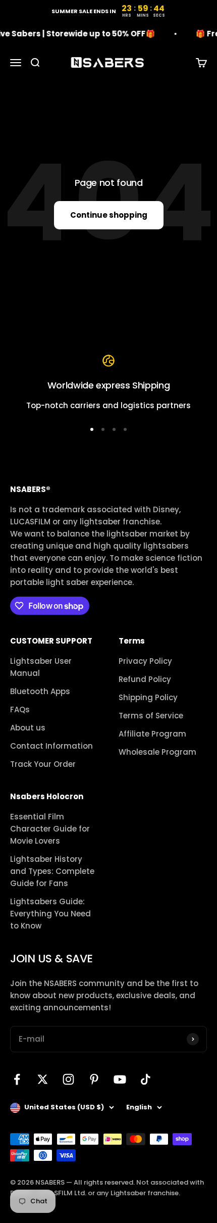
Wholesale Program (157, 752)
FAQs (20, 709)
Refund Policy (145, 679)
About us (27, 727)
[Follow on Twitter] (42, 1079)
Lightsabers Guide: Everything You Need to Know (50, 913)
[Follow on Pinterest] (94, 1079)
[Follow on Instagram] (68, 1079)
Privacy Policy (145, 661)
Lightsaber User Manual (41, 667)
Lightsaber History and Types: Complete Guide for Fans (52, 871)
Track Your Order (43, 764)
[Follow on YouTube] (120, 1079)
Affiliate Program (152, 733)
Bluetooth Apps (40, 691)
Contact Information (51, 746)
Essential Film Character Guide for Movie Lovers (50, 828)
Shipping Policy (148, 697)
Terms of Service (151, 715)
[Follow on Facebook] (17, 1079)
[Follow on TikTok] (145, 1079)
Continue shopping (108, 215)
